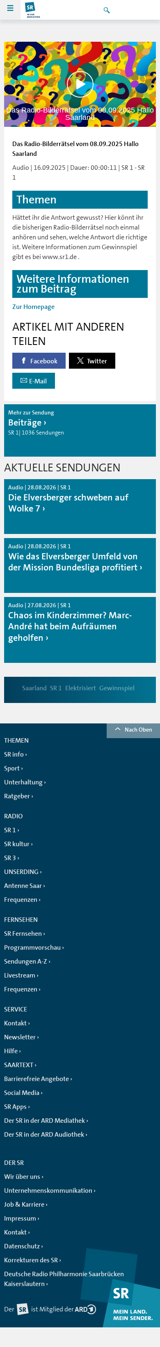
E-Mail (38, 381)
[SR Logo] (33, 10)
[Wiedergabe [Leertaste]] (80, 84)
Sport (12, 768)
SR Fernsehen (23, 934)
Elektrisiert (80, 688)
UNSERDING (21, 872)
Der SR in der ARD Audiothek (44, 1135)
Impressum (20, 1218)
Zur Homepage (33, 307)
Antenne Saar (23, 886)
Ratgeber (17, 796)
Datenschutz (22, 1246)
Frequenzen (20, 900)
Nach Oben (138, 729)
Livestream (19, 975)
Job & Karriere (24, 1205)
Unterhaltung (23, 782)
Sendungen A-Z (25, 961)
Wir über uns (22, 1177)
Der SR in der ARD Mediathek (44, 1121)
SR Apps (15, 1107)
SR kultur (17, 844)
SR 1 (56, 688)
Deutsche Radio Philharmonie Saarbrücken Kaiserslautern (64, 1279)
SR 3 (10, 858)
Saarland (34, 688)
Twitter (96, 361)
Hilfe (11, 1051)
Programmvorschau (32, 948)
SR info (14, 754)
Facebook (43, 361)
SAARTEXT (18, 1065)
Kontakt (15, 1023)
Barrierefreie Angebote (36, 1079)
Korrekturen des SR (31, 1260)
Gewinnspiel (117, 688)
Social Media (21, 1093)
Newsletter (20, 1037)
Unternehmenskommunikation (48, 1191)
